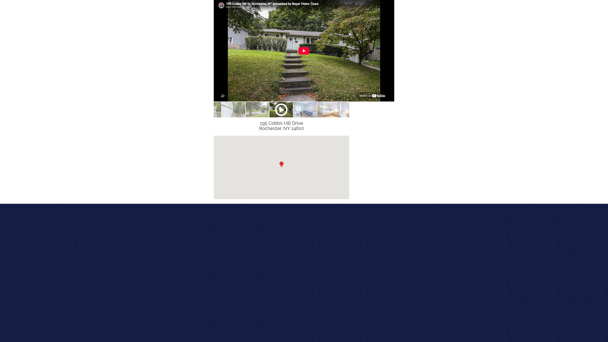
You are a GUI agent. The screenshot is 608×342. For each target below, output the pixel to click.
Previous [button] (211, 50)
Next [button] (396, 50)
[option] (304, 50)
